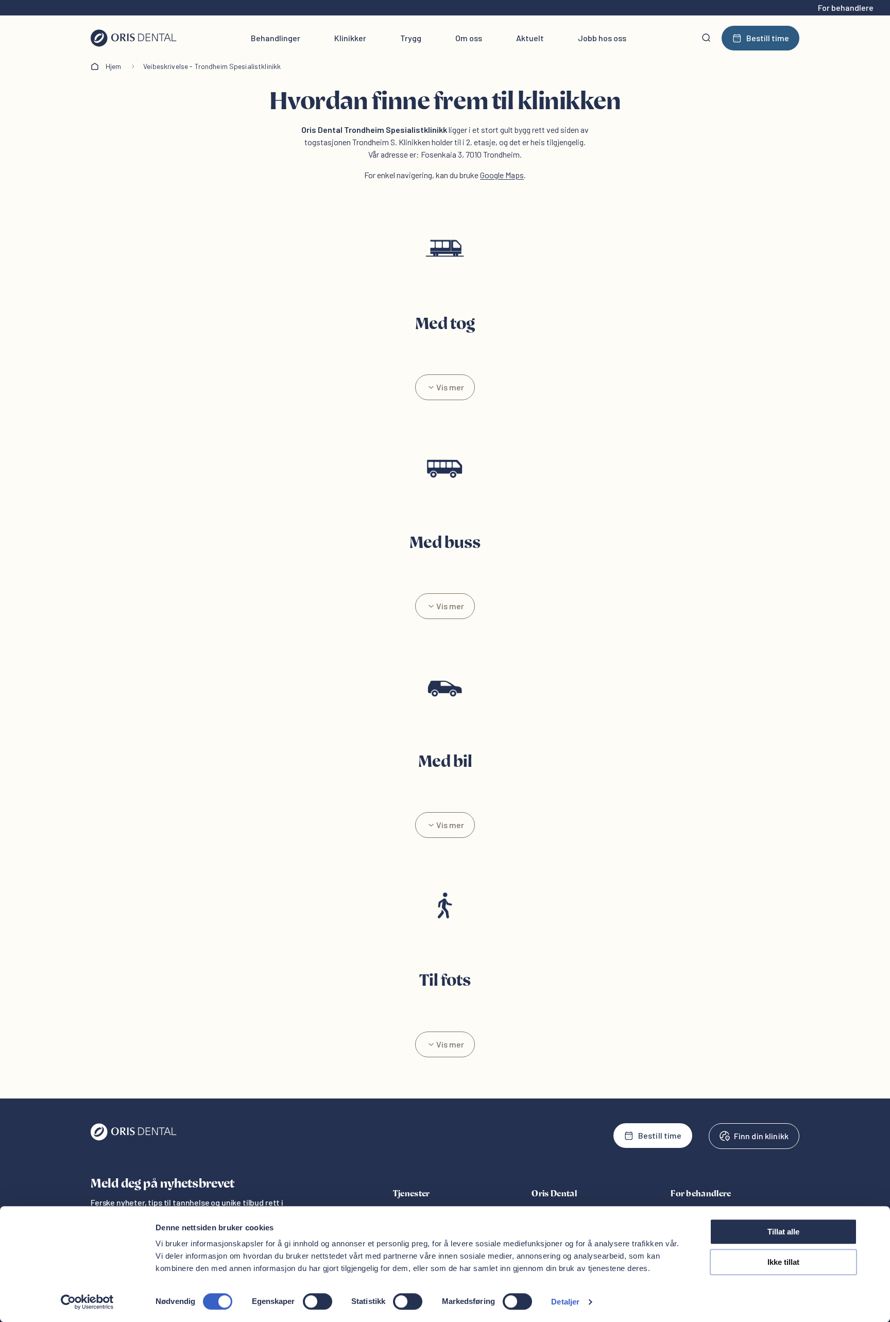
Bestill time (767, 38)
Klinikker (350, 38)
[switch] (317, 1301)
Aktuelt (530, 38)
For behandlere (846, 7)
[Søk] (706, 38)
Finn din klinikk (761, 1136)
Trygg (410, 38)
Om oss (468, 38)
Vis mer (450, 387)
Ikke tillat (783, 1262)
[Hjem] (134, 38)
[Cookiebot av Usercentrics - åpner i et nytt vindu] (87, 1302)
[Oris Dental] (134, 1138)
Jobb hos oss (602, 38)
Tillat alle (783, 1231)
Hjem (114, 66)
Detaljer (565, 1301)
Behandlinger (275, 38)
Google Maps (502, 175)
